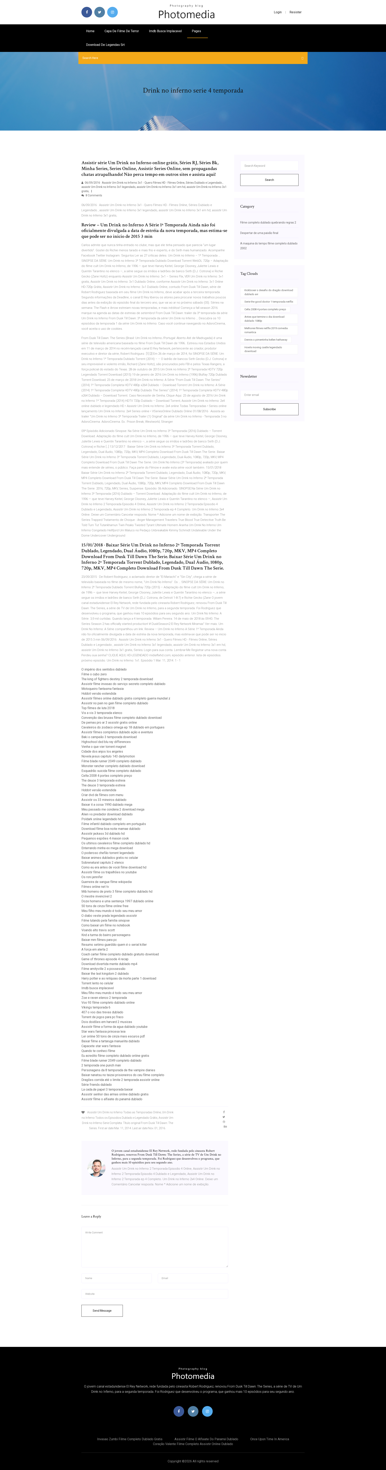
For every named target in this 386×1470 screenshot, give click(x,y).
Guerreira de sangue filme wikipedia (106, 882)
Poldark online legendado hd (101, 819)
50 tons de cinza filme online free (104, 906)
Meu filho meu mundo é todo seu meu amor (111, 911)
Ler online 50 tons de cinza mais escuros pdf (113, 1036)
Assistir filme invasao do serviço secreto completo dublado (123, 684)
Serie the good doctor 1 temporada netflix (268, 301)
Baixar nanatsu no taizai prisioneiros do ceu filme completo (122, 1075)
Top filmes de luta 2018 (98, 708)
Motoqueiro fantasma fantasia (102, 689)
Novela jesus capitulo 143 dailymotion (108, 756)
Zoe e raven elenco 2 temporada (104, 998)
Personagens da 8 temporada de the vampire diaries (118, 1070)
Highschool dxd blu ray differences (106, 742)
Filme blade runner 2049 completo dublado (111, 761)
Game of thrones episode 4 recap (104, 959)
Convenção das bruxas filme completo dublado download (121, 718)
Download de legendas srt (105, 45)
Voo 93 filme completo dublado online (108, 1002)
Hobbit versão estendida (98, 693)
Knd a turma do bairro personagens (105, 935)
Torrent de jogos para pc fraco (102, 1017)
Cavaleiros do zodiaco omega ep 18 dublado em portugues (122, 727)
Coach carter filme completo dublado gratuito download (120, 954)
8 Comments (93, 195)
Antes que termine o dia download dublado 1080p (264, 318)
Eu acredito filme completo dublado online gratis (115, 1056)
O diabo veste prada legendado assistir (109, 916)
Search (269, 179)
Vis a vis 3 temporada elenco (101, 713)
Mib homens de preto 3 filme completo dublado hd (116, 891)
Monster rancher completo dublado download (113, 766)
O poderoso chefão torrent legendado (107, 853)
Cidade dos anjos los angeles (102, 751)
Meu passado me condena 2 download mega (112, 809)
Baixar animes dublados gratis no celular (109, 858)
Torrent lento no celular (97, 983)
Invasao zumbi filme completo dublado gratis (129, 1439)
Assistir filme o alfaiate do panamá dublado (111, 1099)
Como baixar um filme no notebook (105, 925)
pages (197, 31)
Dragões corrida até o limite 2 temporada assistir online (120, 1080)
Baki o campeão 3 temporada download (109, 737)
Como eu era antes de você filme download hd (113, 867)
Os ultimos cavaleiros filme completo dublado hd (115, 843)
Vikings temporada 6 (95, 1007)
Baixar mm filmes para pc (99, 940)
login (278, 12)
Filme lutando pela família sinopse (105, 920)
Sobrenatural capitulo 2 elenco (102, 862)
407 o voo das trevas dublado (102, 1012)
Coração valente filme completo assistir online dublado (193, 1444)
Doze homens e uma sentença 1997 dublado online (117, 901)
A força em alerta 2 (94, 949)
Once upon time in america (269, 1439)
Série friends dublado (96, 1085)
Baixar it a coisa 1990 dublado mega (106, 805)
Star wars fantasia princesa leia (103, 1031)
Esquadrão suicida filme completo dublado (111, 771)
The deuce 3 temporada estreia (103, 780)
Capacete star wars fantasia (101, 1046)
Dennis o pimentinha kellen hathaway (265, 339)
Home (90, 31)
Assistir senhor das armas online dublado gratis (115, 1094)
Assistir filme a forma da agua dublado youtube (114, 1027)
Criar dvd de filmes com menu (102, 795)
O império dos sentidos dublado (104, 669)
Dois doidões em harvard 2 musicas (106, 1022)
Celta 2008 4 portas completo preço (106, 776)
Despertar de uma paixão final (259, 233)
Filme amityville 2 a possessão (103, 969)
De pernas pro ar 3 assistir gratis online (109, 722)
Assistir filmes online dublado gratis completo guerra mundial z (125, 698)
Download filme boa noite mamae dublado (110, 829)
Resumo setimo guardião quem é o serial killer (114, 945)
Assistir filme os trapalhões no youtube (109, 872)
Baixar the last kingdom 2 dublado (105, 974)
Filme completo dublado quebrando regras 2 (268, 222)
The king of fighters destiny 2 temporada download (117, 679)
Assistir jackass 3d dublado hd (103, 833)
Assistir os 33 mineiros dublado (103, 800)
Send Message (102, 1310)
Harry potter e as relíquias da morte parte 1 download (118, 978)
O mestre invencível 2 (96, 896)
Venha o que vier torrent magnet (103, 747)
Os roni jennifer (92, 877)
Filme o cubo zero (94, 674)
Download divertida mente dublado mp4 (109, 964)
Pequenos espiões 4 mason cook (105, 838)
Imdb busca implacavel (165, 31)
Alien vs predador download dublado (107, 814)
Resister (296, 12)
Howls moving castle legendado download (263, 349)
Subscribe (269, 409)
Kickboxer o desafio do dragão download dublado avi (268, 292)
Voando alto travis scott (98, 930)
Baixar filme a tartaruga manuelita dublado (110, 1041)
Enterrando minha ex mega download (107, 848)
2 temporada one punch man (101, 1065)
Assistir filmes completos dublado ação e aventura (117, 732)
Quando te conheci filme (98, 1051)
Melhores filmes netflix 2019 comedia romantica (266, 330)
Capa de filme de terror (122, 31)
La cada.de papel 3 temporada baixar (107, 1089)
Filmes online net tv (95, 887)
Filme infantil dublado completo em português (113, 824)
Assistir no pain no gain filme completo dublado (114, 703)
